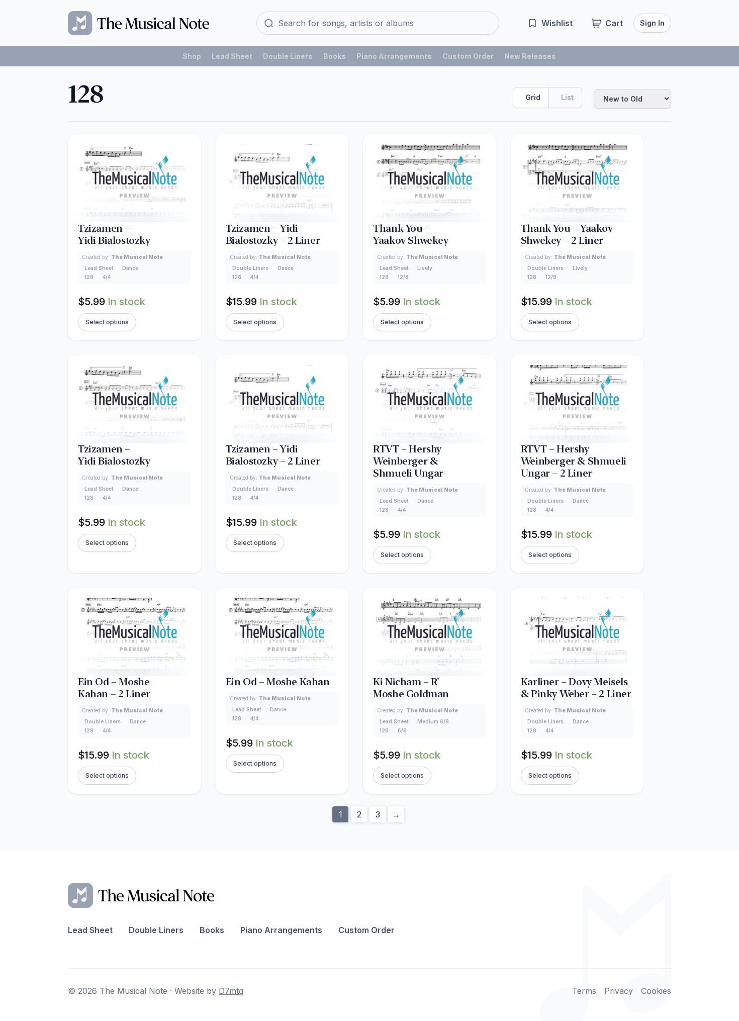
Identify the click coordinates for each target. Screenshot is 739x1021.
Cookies (656, 991)
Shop (191, 56)
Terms (584, 991)
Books (334, 56)
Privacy (618, 991)
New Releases (530, 56)
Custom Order (468, 56)
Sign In (652, 23)
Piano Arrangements (394, 56)
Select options (107, 322)
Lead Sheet (232, 56)
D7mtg (231, 991)
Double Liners (288, 56)
